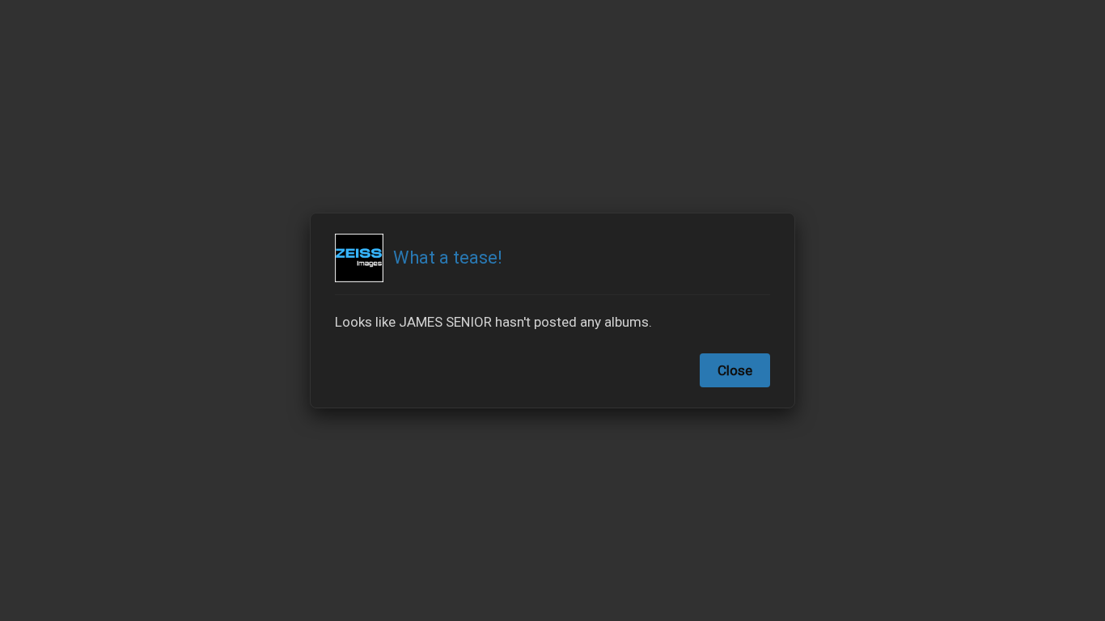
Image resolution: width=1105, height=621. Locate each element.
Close (735, 370)
